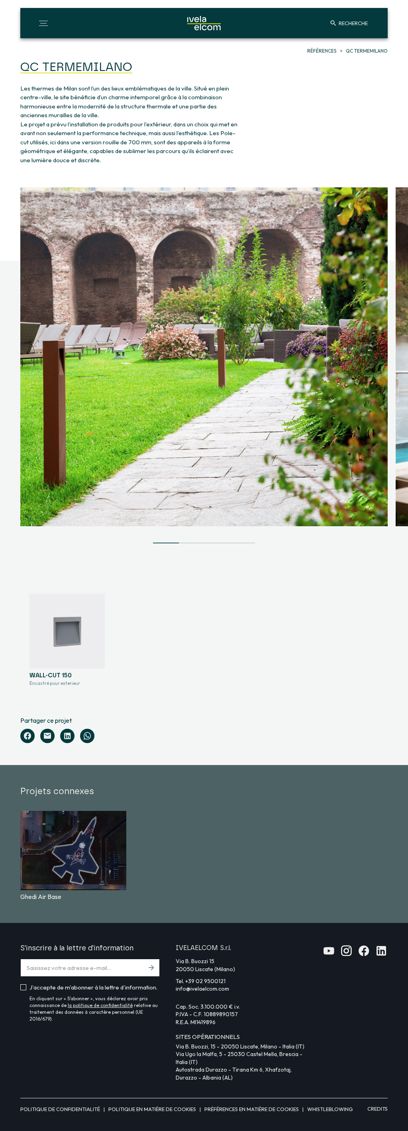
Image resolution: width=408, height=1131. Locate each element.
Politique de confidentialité (60, 1109)
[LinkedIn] (67, 736)
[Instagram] (346, 953)
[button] (43, 23)
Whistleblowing (330, 1109)
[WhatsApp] (87, 736)
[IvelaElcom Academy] (328, 953)
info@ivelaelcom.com (202, 988)
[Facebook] (27, 736)
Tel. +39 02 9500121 (201, 981)
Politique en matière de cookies (152, 1109)
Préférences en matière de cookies (252, 1109)
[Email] (47, 736)
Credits (377, 1108)
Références (322, 51)
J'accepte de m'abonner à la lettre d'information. (93, 987)
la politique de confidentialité (100, 1005)
